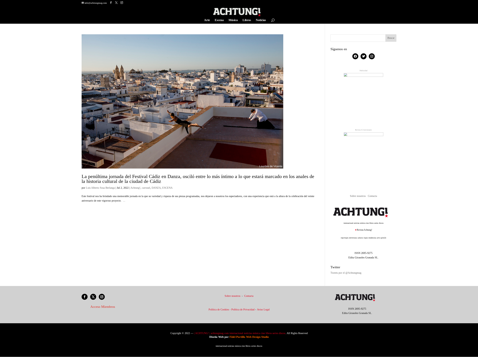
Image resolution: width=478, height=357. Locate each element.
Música (233, 20)
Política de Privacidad (242, 309)
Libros (247, 20)
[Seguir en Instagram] (102, 297)
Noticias (261, 20)
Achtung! (135, 187)
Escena (219, 20)
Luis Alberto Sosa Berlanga (100, 187)
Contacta (372, 196)
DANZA (156, 187)
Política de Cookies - (220, 309)
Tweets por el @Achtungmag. (346, 272)
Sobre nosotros (358, 196)
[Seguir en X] (93, 297)
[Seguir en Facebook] (85, 297)
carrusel (146, 187)
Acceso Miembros (102, 307)
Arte (207, 20)
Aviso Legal (263, 309)
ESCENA (167, 187)
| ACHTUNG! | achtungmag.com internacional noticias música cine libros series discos (239, 333)
